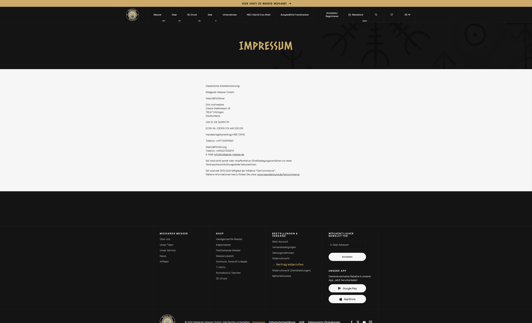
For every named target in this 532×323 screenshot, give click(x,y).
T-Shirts (221, 267)
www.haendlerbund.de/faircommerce (278, 174)
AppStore (349, 299)
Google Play (350, 288)
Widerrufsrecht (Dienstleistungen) (291, 270)
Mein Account (280, 241)
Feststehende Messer (228, 250)
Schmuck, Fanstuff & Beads (231, 261)
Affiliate (164, 261)
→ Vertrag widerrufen (288, 264)
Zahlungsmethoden (283, 252)
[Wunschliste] (392, 14)
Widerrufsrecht (281, 258)
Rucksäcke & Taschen (228, 272)
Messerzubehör (225, 255)
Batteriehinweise (281, 275)
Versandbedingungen (284, 247)
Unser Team (166, 244)
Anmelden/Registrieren (332, 15)
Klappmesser (223, 244)
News (163, 255)
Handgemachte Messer (229, 239)
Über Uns (165, 239)
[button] (408, 14)
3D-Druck (221, 278)
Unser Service (168, 250)
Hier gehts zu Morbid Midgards (264, 3)
